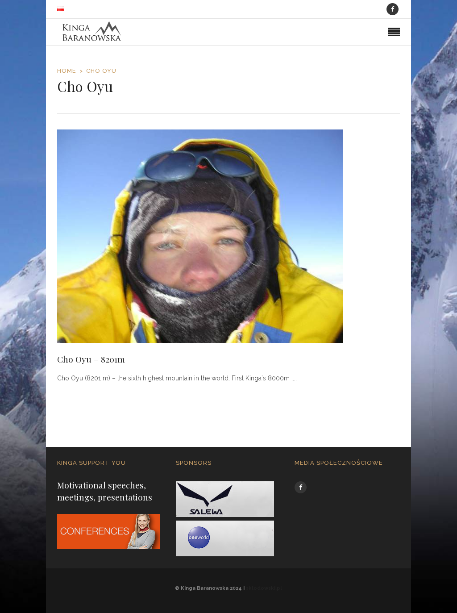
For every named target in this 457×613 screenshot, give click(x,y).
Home (66, 70)
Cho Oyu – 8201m (91, 359)
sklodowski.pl (264, 588)
